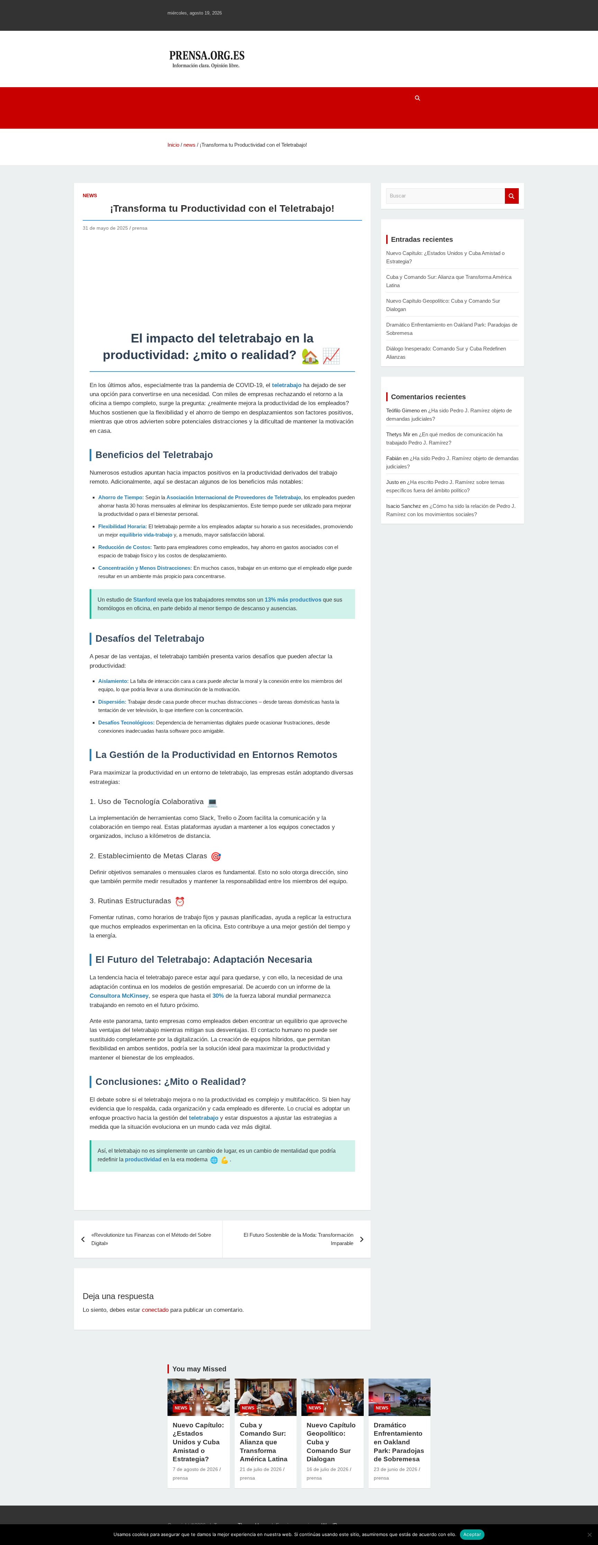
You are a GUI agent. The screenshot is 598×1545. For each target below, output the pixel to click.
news (90, 195)
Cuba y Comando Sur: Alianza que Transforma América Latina (264, 1442)
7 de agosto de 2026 (195, 1469)
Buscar (512, 196)
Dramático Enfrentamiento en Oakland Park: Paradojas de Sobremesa (399, 1442)
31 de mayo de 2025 (105, 228)
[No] (589, 1534)
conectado (155, 1310)
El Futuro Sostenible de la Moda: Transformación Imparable (298, 1239)
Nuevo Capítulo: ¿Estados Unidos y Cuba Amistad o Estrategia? (198, 1442)
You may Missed (199, 1369)
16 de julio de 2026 (327, 1469)
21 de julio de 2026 (261, 1469)
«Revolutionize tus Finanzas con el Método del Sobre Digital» (151, 1239)
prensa (139, 228)
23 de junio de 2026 (395, 1469)
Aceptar (472, 1534)
